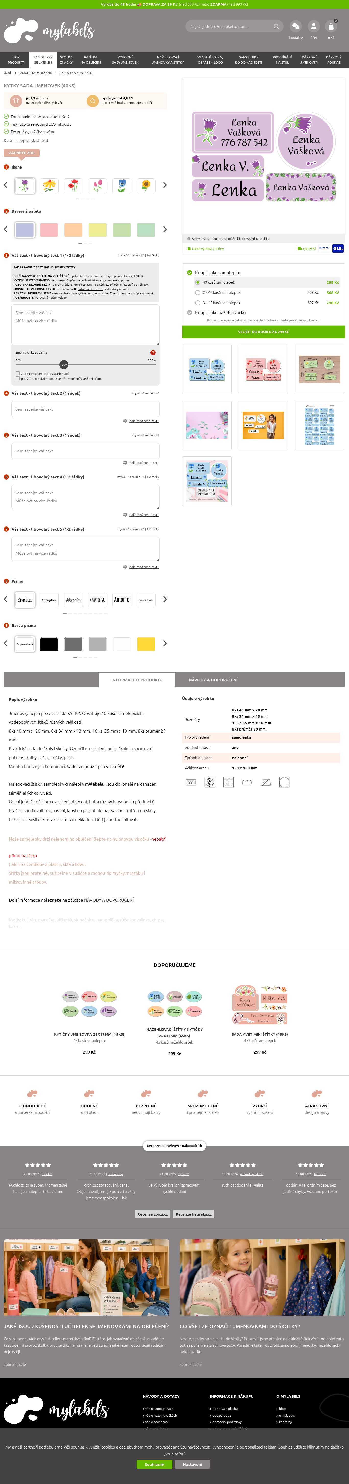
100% (64, 364)
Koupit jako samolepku (217, 272)
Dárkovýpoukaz (334, 59)
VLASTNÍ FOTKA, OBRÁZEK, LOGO (210, 59)
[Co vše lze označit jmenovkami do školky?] (262, 1277)
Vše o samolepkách (159, 1409)
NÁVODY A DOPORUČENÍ (109, 899)
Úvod (7, 72)
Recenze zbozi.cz (152, 1214)
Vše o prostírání (156, 1422)
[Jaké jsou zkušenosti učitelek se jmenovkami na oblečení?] (86, 1277)
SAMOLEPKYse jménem (43, 59)
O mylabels (287, 1415)
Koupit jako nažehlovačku (220, 312)
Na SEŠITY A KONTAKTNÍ (76, 72)
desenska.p (115, 1174)
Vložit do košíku (263, 332)
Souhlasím (154, 1464)
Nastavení (192, 1464)
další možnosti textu (144, 421)
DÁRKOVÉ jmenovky (309, 59)
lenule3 (47, 1174)
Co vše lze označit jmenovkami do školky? (240, 1326)
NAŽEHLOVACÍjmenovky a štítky (168, 59)
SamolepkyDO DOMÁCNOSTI (248, 59)
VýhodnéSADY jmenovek (125, 59)
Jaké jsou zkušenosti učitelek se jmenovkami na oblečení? (86, 1326)
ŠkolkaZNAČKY (66, 59)
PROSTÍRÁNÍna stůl (282, 59)
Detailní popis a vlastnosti (26, 140)
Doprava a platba (225, 1409)
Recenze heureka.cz (194, 1214)
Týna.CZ (183, 1174)
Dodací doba (221, 1415)
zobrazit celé (15, 1364)
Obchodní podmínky (227, 1422)
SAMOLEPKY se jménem (35, 72)
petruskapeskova (251, 1174)
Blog (282, 1409)
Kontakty (285, 1422)
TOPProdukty (16, 59)
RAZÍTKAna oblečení (90, 59)
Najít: (196, 26)
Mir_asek (320, 1174)
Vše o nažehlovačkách (161, 1415)
